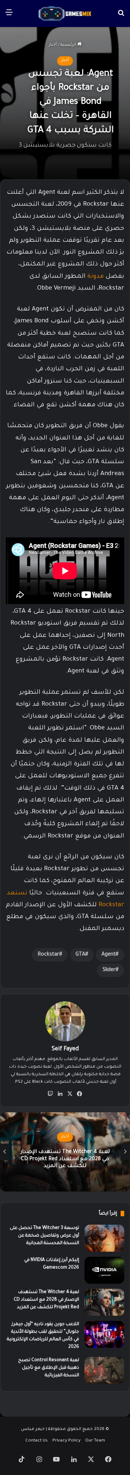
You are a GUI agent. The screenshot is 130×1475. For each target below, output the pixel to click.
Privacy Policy (66, 1441)
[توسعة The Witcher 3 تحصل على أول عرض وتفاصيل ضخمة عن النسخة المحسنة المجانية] (104, 1238)
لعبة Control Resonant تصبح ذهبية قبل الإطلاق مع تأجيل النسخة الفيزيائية (48, 1368)
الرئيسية (68, 45)
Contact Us (36, 1441)
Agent (108, 955)
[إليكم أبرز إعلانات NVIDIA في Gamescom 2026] (104, 1270)
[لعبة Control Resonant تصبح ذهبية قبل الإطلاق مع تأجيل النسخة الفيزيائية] (104, 1370)
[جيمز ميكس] (65, 13)
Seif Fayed (65, 1049)
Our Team (95, 1441)
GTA (80, 955)
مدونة (95, 276)
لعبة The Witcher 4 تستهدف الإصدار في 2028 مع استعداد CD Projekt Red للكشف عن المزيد (46, 1300)
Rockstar (48, 955)
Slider (109, 970)
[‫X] (70, 1094)
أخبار (53, 45)
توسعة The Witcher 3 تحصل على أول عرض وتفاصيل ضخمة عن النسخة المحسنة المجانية (44, 1236)
